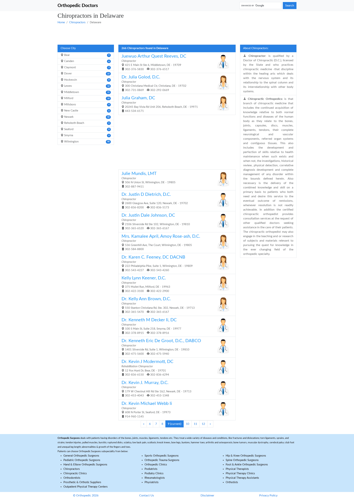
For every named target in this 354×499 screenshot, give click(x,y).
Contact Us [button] (146, 495)
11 (195, 423)
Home (61, 22)
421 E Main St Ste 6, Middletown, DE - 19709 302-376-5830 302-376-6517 (154, 62)
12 (203, 423)
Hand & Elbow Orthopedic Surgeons (85, 464)
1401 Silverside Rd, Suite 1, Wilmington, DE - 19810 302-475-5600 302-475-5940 (161, 347)
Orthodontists (71, 477)
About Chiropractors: (255, 48)
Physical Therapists (237, 469)
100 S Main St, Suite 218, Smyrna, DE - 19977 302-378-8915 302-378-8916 (151, 326)
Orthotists (232, 482)
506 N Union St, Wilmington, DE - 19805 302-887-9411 (149, 179)
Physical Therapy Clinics (240, 473)
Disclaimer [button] (207, 495)
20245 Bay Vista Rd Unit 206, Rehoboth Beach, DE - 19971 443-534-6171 (160, 104)
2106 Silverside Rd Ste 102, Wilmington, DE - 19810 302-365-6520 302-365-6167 (156, 221)
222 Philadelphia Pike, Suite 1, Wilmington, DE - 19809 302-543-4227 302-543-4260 (157, 263)
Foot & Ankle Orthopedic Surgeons (247, 464)
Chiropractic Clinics (75, 473)
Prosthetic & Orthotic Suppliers (82, 482)
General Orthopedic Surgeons (81, 455)
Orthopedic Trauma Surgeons (162, 460)
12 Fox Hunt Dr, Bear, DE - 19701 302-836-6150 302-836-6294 (147, 367)
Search (289, 5)
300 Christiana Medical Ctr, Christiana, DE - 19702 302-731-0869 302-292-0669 (154, 83)
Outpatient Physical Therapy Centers (85, 486)
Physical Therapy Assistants (242, 477)
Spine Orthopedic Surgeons (242, 460)
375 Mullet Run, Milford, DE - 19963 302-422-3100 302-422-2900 (146, 284)
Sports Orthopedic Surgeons (162, 455)
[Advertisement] (168, 34)
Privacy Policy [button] (268, 495)
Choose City (68, 48)
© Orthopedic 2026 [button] (85, 495)
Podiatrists (151, 469)
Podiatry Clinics (154, 473)
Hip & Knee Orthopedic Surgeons (246, 455)
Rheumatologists (155, 477)
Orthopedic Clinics (156, 464)
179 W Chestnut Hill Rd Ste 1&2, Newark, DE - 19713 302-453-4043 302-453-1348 (156, 389)
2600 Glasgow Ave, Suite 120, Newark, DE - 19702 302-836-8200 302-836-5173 (155, 200)
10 (187, 423)
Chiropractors (77, 22)
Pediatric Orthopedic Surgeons (81, 460)
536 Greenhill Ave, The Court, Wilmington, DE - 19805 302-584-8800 (161, 242)
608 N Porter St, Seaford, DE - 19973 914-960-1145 (147, 409)
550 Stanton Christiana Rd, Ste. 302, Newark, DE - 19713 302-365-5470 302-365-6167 (158, 305)
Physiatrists (152, 482)
